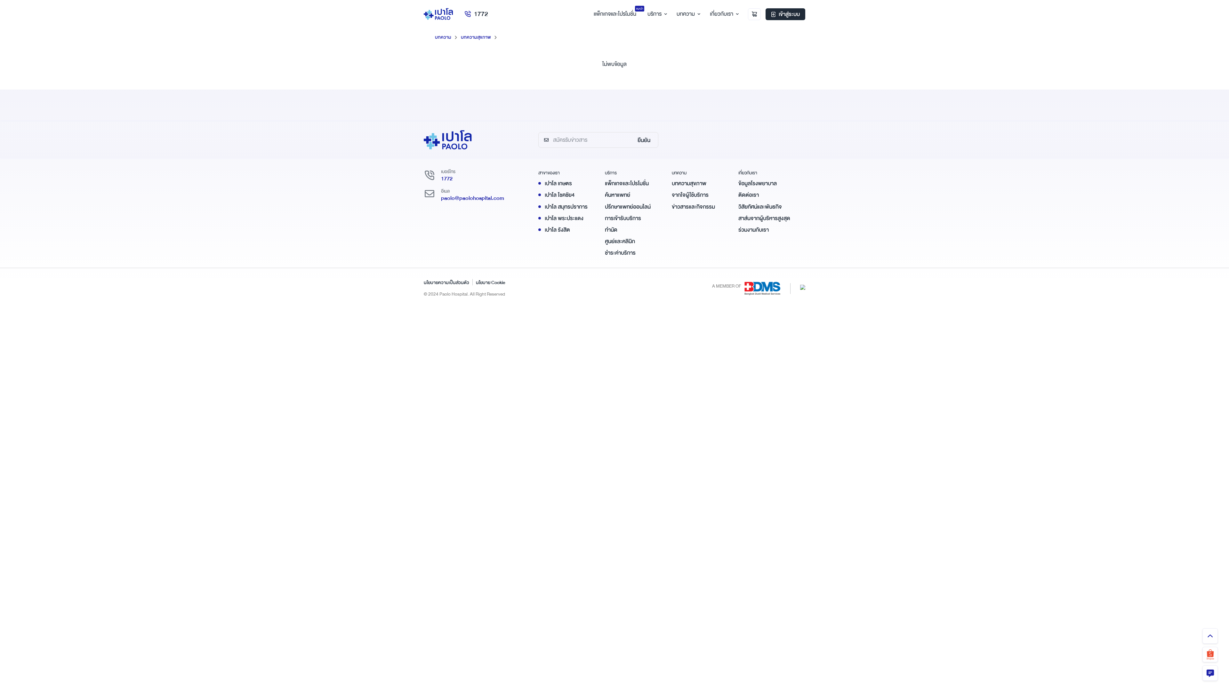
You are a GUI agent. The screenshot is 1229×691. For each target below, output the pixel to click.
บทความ (686, 14)
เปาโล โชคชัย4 (559, 195)
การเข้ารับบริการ (623, 218)
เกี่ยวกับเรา (721, 14)
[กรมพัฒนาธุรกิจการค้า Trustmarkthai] (802, 286)
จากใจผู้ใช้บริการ (690, 195)
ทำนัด (611, 229)
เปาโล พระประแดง (564, 218)
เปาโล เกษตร (558, 183)
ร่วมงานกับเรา (753, 229)
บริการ (654, 14)
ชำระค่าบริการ (620, 253)
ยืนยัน (644, 140)
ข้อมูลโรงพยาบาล (757, 183)
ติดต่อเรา (748, 195)
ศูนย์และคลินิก (620, 241)
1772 (481, 14)
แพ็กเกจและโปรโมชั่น (627, 183)
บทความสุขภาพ (476, 37)
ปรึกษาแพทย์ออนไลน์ (628, 206)
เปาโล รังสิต (557, 229)
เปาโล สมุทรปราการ (566, 206)
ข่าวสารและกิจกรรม (693, 206)
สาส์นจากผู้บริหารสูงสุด (764, 218)
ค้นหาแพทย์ (617, 195)
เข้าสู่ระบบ (789, 14)
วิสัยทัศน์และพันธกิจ (760, 206)
